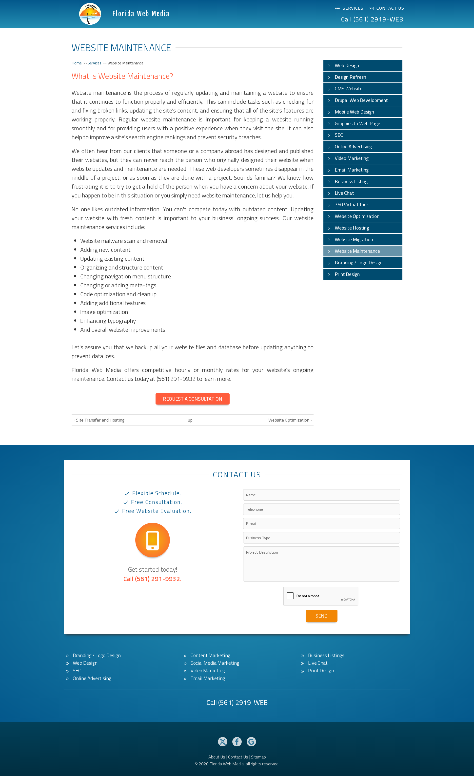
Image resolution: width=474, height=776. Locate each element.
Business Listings (326, 655)
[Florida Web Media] (90, 13)
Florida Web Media (141, 14)
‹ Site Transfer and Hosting (99, 420)
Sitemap (258, 757)
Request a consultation (192, 399)
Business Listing (351, 181)
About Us (216, 757)
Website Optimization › (290, 420)
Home (77, 63)
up (190, 420)
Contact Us (390, 8)
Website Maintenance (357, 251)
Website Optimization (357, 216)
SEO (339, 135)
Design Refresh (350, 77)
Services (353, 8)
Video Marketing (352, 158)
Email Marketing (352, 170)
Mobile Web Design (354, 112)
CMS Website (348, 88)
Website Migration (354, 239)
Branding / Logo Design (358, 262)
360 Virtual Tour (351, 204)
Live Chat (344, 193)
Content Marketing (210, 655)
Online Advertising (353, 146)
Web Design (347, 65)
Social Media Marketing (215, 663)
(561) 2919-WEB (243, 702)
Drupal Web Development (361, 100)
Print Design (347, 274)
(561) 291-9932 (157, 578)
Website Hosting (352, 228)
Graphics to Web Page (357, 123)
